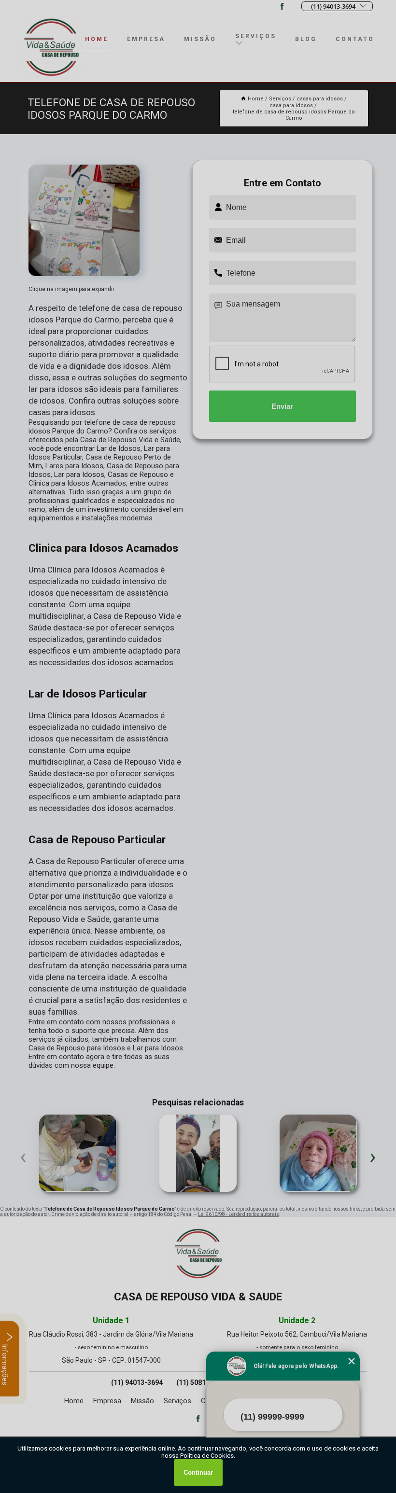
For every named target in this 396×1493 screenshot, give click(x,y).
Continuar (198, 1472)
